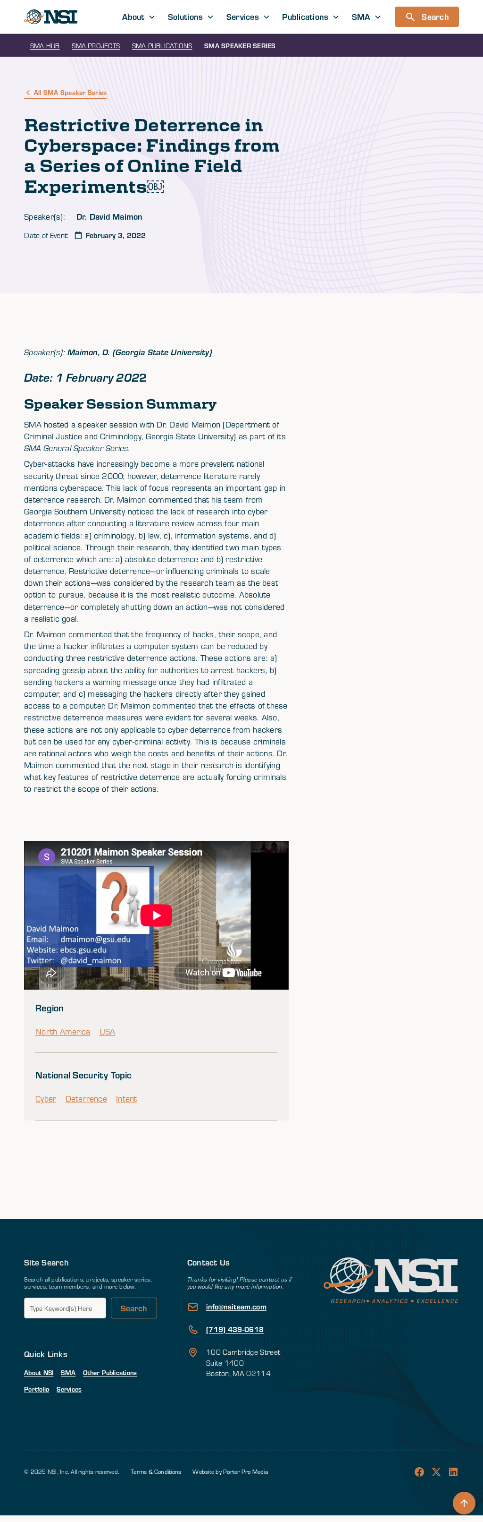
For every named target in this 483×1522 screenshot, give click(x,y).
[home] (50, 16)
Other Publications (110, 1372)
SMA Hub (45, 45)
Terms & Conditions (156, 1471)
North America (62, 1031)
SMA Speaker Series (239, 45)
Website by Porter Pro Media (229, 1471)
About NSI (38, 1372)
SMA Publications (162, 45)
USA (108, 1031)
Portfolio (36, 1389)
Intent (126, 1098)
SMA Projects (96, 45)
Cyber (45, 1098)
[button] (139, 16)
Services (69, 1389)
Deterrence (86, 1098)
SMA (68, 1372)
